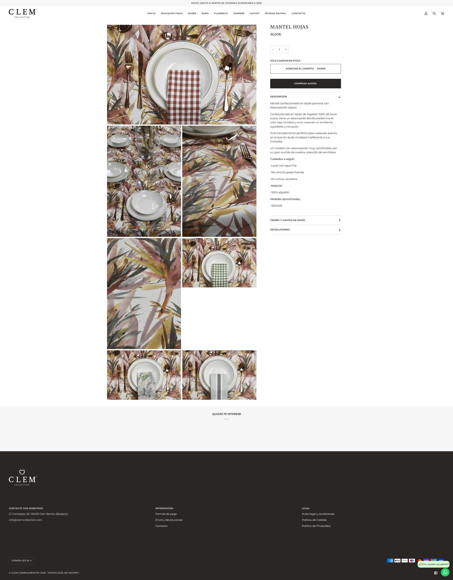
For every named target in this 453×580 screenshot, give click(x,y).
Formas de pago (166, 514)
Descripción (278, 96)
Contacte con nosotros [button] (26, 508)
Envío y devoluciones (169, 520)
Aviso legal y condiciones (318, 514)
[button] (171, 13)
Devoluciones (280, 229)
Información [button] (164, 508)
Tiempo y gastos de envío (287, 220)
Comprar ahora (305, 83)
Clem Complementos (25, 572)
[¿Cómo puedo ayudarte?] (445, 572)
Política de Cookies (314, 520)
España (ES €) (20, 560)
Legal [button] (306, 508)
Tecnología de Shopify (63, 572)
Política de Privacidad (316, 526)
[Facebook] (435, 573)
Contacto (161, 526)
